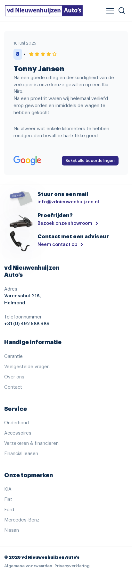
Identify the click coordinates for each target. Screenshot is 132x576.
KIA (8, 489)
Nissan (11, 530)
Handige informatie (33, 342)
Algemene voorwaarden (28, 566)
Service (15, 409)
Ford (9, 509)
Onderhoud (16, 422)
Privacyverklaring (71, 566)
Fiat (8, 499)
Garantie (13, 356)
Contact (13, 387)
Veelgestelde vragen (27, 366)
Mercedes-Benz (21, 520)
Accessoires (17, 433)
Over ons (14, 377)
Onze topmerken (28, 475)
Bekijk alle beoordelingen (90, 161)
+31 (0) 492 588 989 (27, 323)
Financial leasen (21, 453)
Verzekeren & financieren (31, 443)
